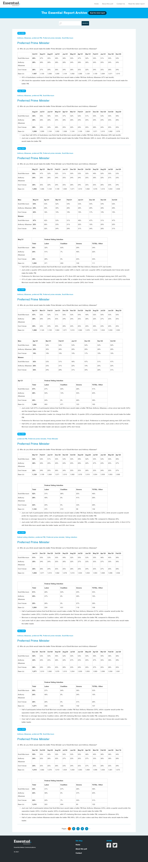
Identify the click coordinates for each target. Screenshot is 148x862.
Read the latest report (136, 4)
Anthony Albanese (24, 38)
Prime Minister (52, 439)
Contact (79, 853)
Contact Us (121, 4)
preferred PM (37, 38)
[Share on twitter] (115, 847)
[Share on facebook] (109, 847)
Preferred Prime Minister (33, 43)
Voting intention (71, 537)
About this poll (107, 4)
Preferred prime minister (52, 38)
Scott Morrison (67, 38)
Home (96, 4)
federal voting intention (26, 537)
